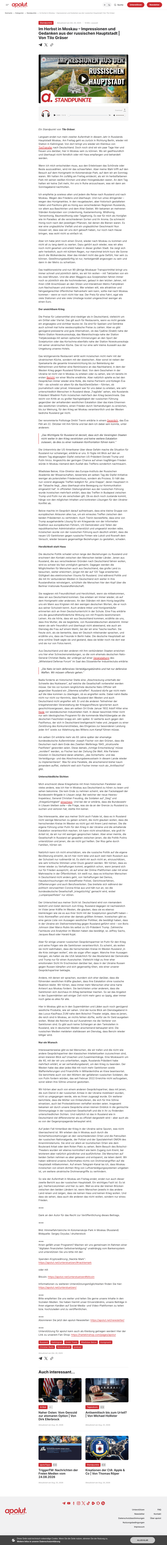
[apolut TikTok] (88, 1503)
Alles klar (142, 1540)
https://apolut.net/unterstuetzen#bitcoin (71, 1276)
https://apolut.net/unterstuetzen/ (58, 1287)
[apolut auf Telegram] (64, 1503)
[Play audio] (55, 115)
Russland (44, 1342)
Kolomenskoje (63, 1347)
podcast (77, 1347)
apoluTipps (45, 1465)
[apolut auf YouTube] (69, 1503)
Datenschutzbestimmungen (131, 1518)
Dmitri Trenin (71, 1342)
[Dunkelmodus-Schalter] (106, 5)
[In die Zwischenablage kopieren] (51, 45)
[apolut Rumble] (93, 1503)
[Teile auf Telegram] (41, 45)
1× (110, 115)
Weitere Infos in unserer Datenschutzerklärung (38, 1541)
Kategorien (19, 13)
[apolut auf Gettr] (74, 1503)
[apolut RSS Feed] (103, 1503)
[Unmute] (114, 115)
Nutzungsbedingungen (134, 1522)
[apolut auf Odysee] (98, 1503)
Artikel (43, 1407)
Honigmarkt (105, 1342)
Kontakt (157, 1514)
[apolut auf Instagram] (78, 1503)
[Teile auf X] (46, 45)
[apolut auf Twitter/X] (83, 1503)
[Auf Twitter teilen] (46, 1358)
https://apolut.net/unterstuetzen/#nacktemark (65, 1262)
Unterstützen (136, 5)
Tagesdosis (92, 1407)
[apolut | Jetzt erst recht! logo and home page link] (20, 5)
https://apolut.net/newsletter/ (107, 1320)
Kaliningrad (57, 1342)
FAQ (159, 1509)
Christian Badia (47, 1347)
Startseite (8, 13)
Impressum (139, 1527)
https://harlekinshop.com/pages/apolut (93, 1334)
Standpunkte (31, 13)
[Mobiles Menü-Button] (7, 4)
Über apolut (155, 1518)
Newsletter (154, 5)
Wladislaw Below (89, 1342)
